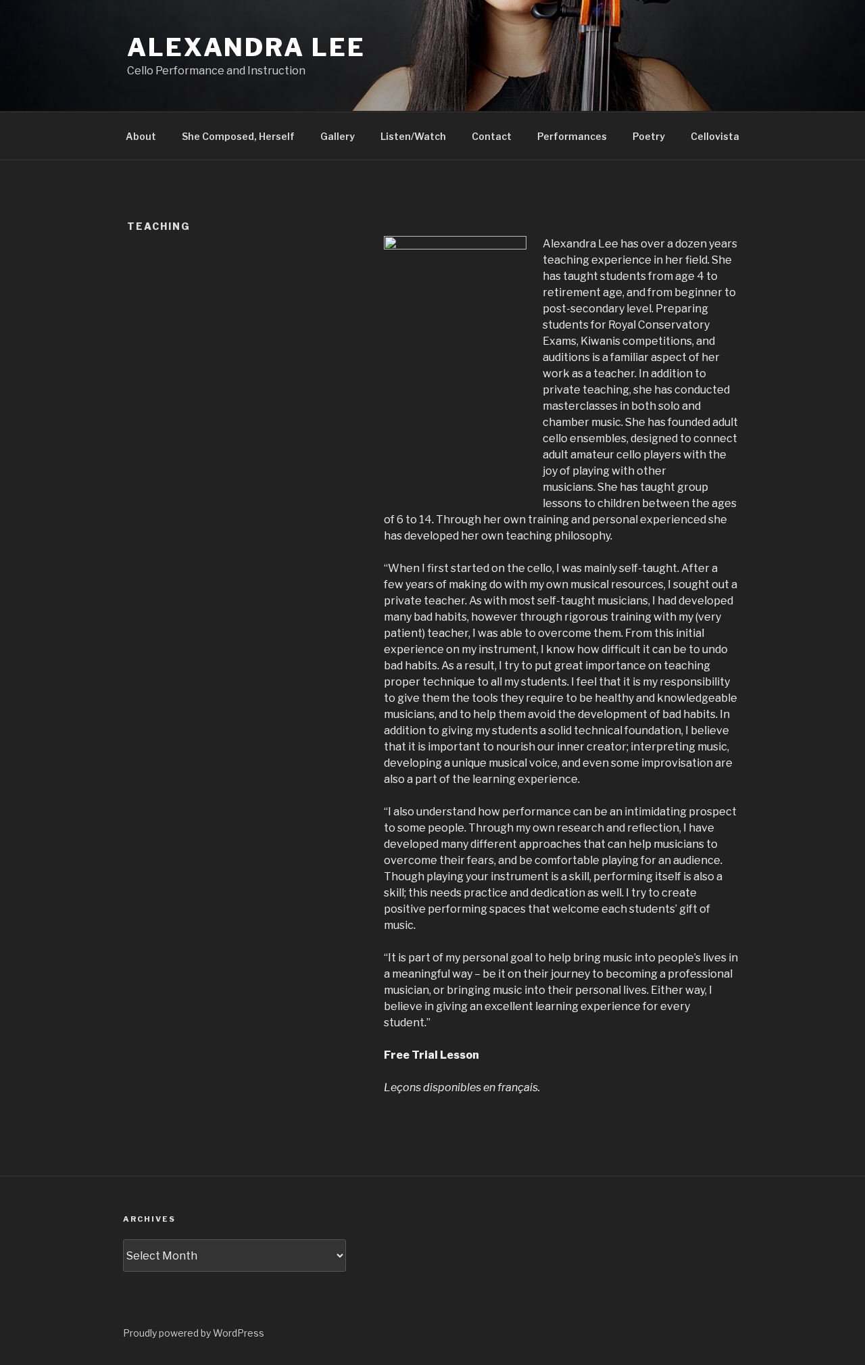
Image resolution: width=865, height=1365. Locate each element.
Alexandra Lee (246, 47)
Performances (572, 136)
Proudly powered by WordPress (193, 1333)
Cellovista (715, 136)
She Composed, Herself (238, 136)
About (141, 136)
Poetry (649, 136)
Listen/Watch (413, 136)
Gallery (337, 136)
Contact (492, 136)
